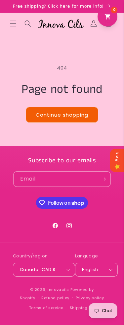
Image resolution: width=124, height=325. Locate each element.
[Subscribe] (103, 179)
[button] (13, 23)
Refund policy (55, 297)
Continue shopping (62, 114)
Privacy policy (90, 297)
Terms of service (46, 307)
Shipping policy (86, 307)
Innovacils (58, 289)
